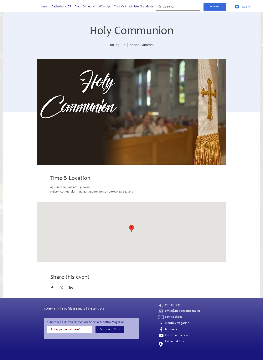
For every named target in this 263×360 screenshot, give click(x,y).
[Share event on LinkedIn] (71, 287)
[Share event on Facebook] (52, 287)
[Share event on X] (61, 287)
